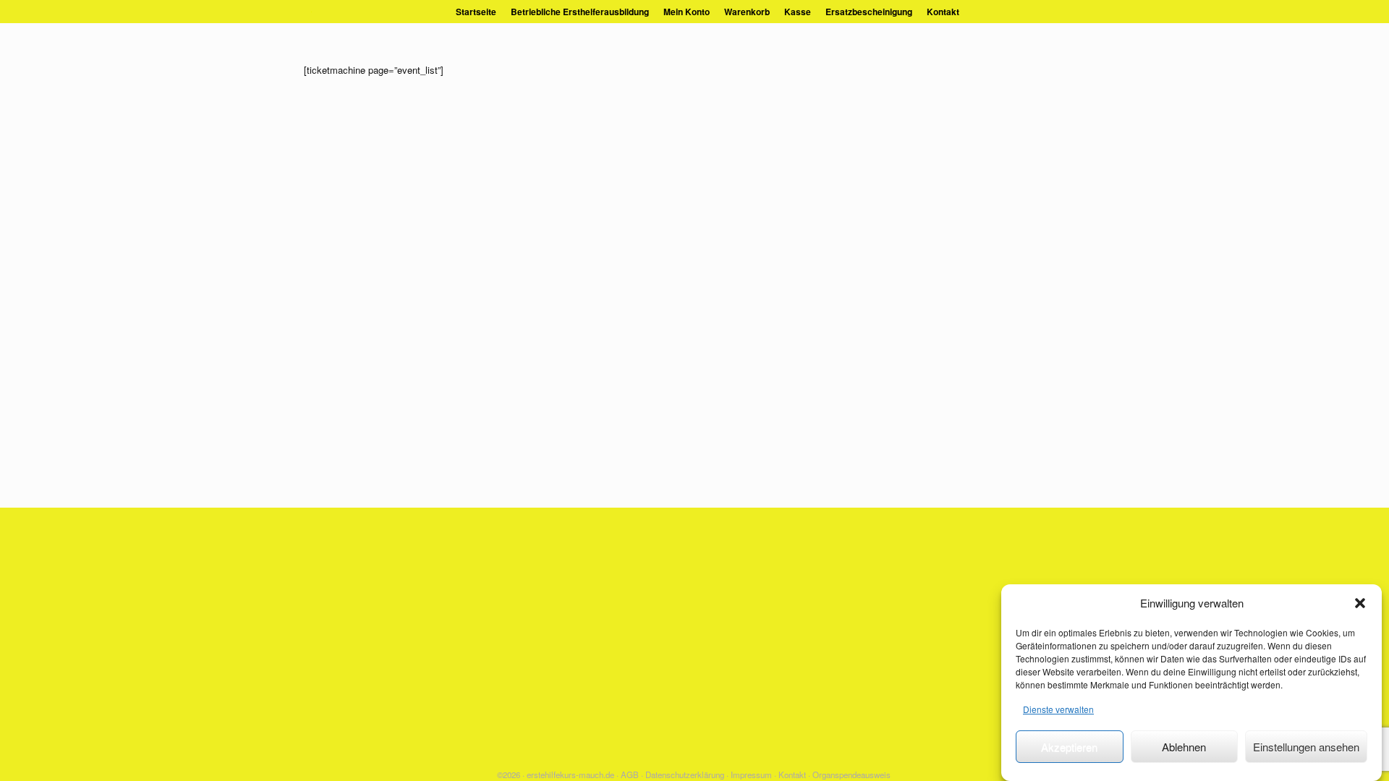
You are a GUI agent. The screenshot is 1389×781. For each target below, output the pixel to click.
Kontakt (943, 11)
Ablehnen (1184, 746)
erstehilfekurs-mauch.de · (573, 774)
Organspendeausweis (851, 774)
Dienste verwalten (1058, 709)
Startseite (476, 11)
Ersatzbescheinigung (868, 11)
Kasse (797, 11)
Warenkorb (747, 11)
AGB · (632, 774)
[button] (1360, 603)
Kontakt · (794, 774)
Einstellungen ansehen (1306, 746)
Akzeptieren (1069, 746)
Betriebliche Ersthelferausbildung (580, 11)
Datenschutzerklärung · (687, 774)
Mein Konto (686, 11)
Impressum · (753, 774)
